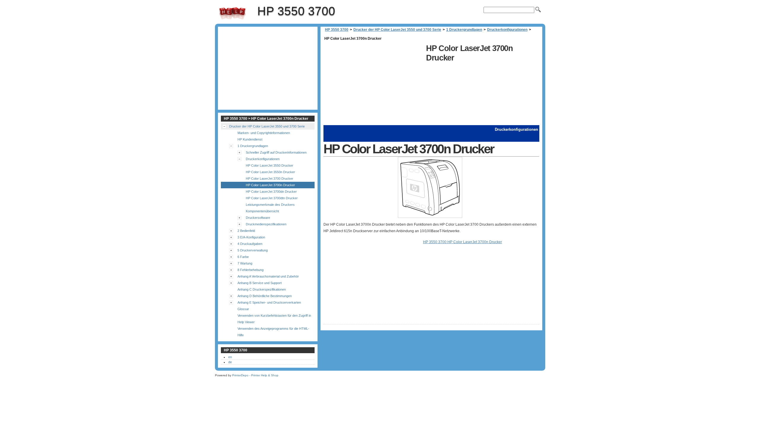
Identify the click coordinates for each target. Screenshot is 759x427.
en (230, 357)
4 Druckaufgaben (249, 244)
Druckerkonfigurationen (507, 30)
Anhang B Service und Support (259, 283)
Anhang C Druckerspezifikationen (261, 289)
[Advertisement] (373, 83)
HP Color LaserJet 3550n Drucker (270, 172)
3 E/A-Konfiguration (251, 237)
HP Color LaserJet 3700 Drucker (269, 178)
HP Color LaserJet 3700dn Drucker (271, 191)
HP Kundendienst (249, 139)
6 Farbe (243, 257)
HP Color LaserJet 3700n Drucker (270, 185)
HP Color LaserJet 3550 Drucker (269, 165)
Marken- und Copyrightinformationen (263, 133)
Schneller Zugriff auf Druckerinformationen (276, 152)
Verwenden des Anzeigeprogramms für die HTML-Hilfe (273, 332)
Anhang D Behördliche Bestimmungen (264, 296)
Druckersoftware (258, 217)
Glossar (243, 309)
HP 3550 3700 (232, 13)
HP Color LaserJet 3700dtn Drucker (272, 198)
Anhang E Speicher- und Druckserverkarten (269, 302)
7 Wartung (244, 263)
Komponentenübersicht (262, 211)
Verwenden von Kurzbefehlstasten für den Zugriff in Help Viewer (274, 319)
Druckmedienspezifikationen (266, 224)
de (230, 362)
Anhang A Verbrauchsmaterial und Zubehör (268, 276)
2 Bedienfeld (246, 230)
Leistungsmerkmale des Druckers (270, 204)
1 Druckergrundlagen (464, 30)
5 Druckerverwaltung (252, 250)
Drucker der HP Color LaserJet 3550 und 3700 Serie (397, 30)
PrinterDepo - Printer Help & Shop (255, 375)
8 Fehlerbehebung (250, 270)
